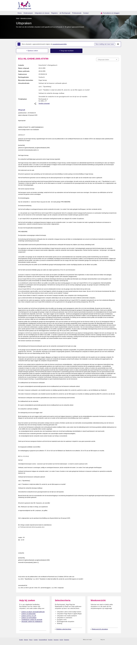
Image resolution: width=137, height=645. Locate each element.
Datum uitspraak (23, 68)
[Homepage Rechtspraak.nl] (24, 5)
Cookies (36, 639)
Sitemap (26, 639)
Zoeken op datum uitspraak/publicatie (33, 612)
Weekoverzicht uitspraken (100, 629)
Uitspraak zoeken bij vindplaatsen (31, 621)
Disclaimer (66, 639)
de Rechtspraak (65, 13)
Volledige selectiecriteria (63, 629)
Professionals (76, 13)
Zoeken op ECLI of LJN (28, 616)
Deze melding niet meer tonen (104, 44)
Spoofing (50, 639)
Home (20, 13)
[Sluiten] (118, 44)
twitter (106, 640)
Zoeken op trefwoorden (28, 613)
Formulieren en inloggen (111, 13)
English (21, 639)
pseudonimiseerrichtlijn (60, 44)
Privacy (31, 639)
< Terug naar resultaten (66, 50)
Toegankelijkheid (43, 639)
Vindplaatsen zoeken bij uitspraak (31, 619)
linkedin (115, 640)
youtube (118, 640)
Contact (86, 13)
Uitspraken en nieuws (42, 13)
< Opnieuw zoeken (32, 50)
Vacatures (56, 639)
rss (94, 640)
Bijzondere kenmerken (25, 80)
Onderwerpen (28, 13)
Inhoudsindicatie (23, 83)
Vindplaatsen (22, 99)
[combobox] (107, 59)
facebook (109, 640)
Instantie (21, 65)
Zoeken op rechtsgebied (28, 617)
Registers (54, 13)
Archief (61, 639)
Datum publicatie (23, 71)
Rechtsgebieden (23, 77)
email (96, 640)
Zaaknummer (22, 74)
